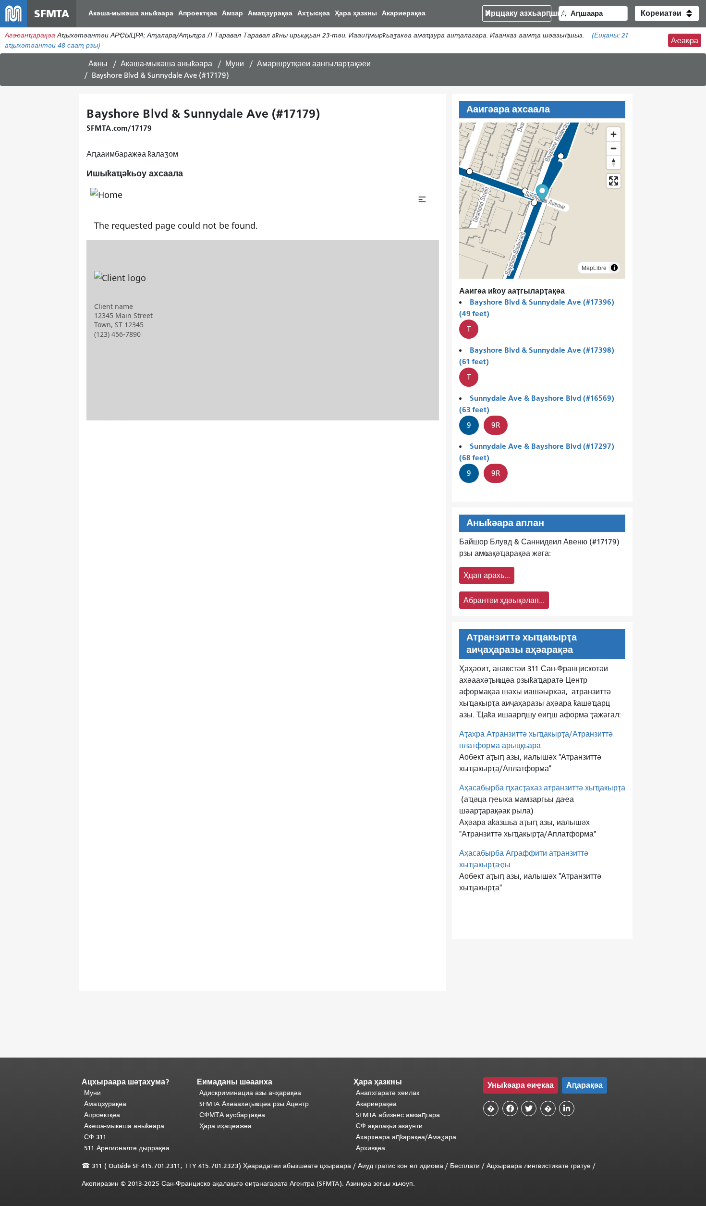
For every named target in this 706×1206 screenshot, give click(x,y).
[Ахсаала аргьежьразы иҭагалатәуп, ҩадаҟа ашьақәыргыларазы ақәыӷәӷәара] (614, 162)
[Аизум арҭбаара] (614, 134)
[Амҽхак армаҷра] (614, 148)
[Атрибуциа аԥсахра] (614, 267)
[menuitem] (131, 14)
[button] (667, 13)
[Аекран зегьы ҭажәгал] (614, 181)
